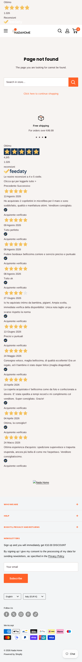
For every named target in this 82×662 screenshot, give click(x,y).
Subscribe (16, 578)
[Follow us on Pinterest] (28, 614)
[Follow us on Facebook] (6, 614)
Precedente (10, 185)
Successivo (23, 185)
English (9, 596)
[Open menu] (6, 30)
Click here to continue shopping (41, 93)
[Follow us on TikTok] (35, 614)
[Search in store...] (73, 82)
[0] (75, 31)
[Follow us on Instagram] (21, 614)
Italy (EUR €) (31, 596)
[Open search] (60, 31)
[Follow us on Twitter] (13, 614)
